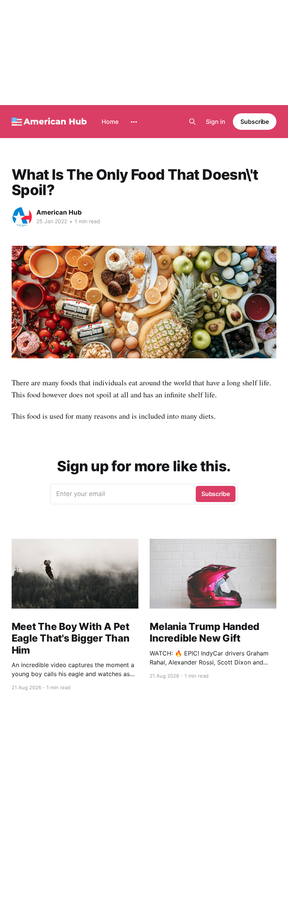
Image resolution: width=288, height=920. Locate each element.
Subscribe (254, 121)
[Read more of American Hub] (22, 216)
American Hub (59, 212)
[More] (134, 122)
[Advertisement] (144, 52)
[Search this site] (192, 122)
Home (110, 121)
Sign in (215, 121)
